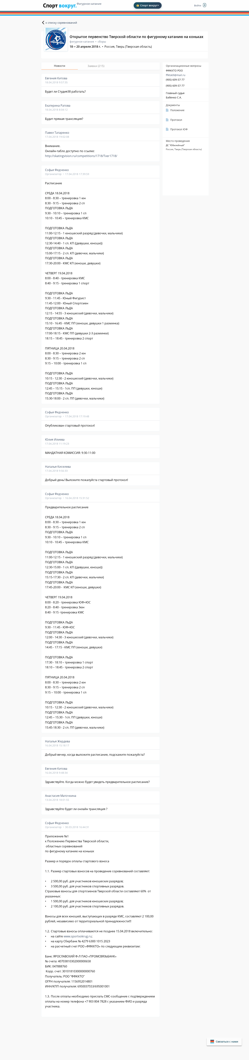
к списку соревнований (61, 22)
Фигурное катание (89, 3)
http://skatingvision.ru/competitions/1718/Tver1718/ (81, 156)
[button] (224, 1041)
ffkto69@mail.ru (175, 75)
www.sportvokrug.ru (78, 936)
